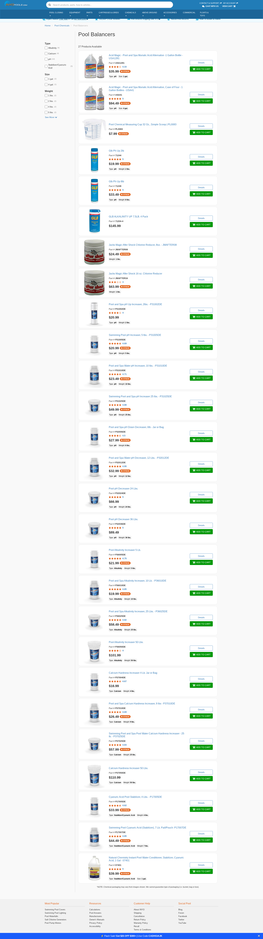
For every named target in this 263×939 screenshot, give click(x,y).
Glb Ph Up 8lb (116, 181)
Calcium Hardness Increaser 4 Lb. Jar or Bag (133, 673)
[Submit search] (49, 4)
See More (50, 117)
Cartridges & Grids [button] (109, 13)
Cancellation (139, 916)
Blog (180, 909)
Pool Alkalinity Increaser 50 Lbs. (126, 642)
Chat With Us (212, 6)
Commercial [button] (189, 13)
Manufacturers (95, 916)
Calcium (53, 53)
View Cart (227, 6)
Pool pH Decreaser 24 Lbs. (123, 488)
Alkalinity (54, 48)
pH (51, 59)
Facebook (182, 916)
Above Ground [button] (149, 13)
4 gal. (52, 84)
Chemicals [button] (130, 13)
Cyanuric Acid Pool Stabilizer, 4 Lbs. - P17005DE (135, 797)
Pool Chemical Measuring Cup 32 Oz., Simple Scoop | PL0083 (142, 124)
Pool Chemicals (61, 25)
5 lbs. (52, 112)
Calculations (94, 909)
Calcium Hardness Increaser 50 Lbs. (128, 768)
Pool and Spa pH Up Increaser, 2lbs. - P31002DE (135, 304)
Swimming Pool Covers (55, 909)
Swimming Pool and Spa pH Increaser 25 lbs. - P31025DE (140, 396)
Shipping (137, 913)
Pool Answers (95, 913)
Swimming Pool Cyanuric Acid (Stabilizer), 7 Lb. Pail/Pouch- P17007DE (147, 827)
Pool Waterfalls (51, 916)
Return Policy (140, 919)
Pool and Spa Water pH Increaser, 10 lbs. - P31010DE (138, 365)
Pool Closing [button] (56, 13)
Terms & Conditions (142, 930)
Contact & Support (210, 3)
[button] (259, 936)
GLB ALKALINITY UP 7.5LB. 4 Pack (128, 216)
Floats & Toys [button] (204, 14)
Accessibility (95, 926)
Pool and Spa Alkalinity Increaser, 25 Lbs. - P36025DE (138, 611)
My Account (229, 3)
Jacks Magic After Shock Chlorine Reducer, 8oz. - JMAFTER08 (143, 245)
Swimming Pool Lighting (55, 913)
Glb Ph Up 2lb (116, 150)
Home (48, 25)
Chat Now (63, 19)
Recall (136, 926)
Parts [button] (89, 13)
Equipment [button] (74, 13)
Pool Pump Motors (53, 923)
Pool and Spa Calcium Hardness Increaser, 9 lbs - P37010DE (142, 703)
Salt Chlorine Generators (55, 919)
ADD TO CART (203, 69)
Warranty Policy (141, 923)
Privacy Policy (95, 923)
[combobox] (109, 5)
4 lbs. (52, 107)
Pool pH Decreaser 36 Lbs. (123, 519)
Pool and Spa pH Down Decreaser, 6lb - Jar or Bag (136, 427)
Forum (181, 913)
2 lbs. (52, 101)
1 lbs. (52, 95)
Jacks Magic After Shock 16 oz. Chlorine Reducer (135, 273)
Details (201, 62)
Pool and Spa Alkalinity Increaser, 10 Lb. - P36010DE (137, 580)
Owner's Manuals (96, 919)
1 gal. (52, 79)
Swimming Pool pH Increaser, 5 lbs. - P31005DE (135, 335)
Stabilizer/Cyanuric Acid (60, 66)
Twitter (181, 919)
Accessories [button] (170, 13)
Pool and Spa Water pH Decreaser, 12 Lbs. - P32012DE (139, 458)
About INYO (139, 909)
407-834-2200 (80, 19)
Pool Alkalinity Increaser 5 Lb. (125, 550)
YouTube (182, 923)
